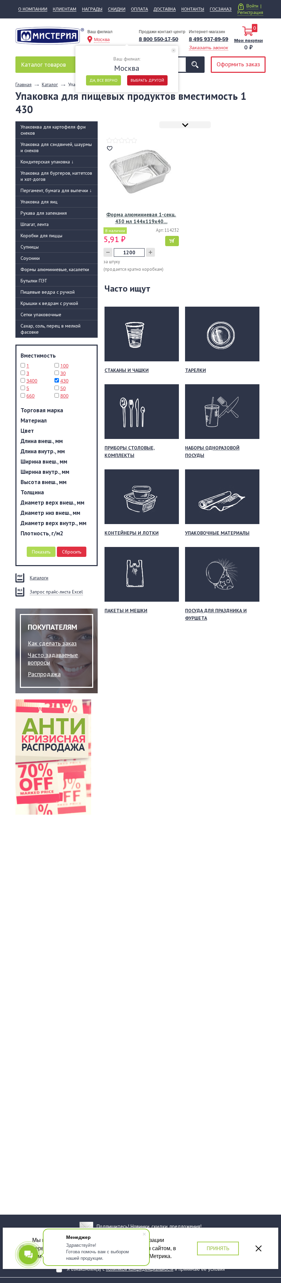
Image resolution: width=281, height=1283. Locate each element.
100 (64, 365)
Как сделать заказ (52, 643)
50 (63, 388)
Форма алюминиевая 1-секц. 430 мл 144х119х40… (141, 218)
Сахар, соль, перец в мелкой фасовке (51, 329)
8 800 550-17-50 (158, 39)
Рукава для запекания (44, 213)
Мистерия (49, 38)
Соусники (30, 258)
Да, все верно (103, 80)
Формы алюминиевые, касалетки (55, 269)
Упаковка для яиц (39, 202)
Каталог (43, 64)
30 (63, 373)
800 (64, 395)
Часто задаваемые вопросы (53, 658)
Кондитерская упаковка (47, 162)
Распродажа (44, 674)
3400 (31, 380)
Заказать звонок (208, 47)
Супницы (30, 247)
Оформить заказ (238, 64)
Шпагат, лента (35, 224)
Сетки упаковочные (41, 314)
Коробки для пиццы (41, 235)
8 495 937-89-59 (208, 39)
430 (64, 380)
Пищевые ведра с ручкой (48, 292)
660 (30, 395)
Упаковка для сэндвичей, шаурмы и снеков (56, 147)
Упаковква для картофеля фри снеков (53, 130)
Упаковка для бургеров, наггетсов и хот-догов (56, 176)
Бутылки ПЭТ (34, 281)
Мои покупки (248, 40)
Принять (218, 1248)
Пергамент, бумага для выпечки (56, 190)
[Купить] (172, 241)
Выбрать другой (147, 80)
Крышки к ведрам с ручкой (49, 303)
